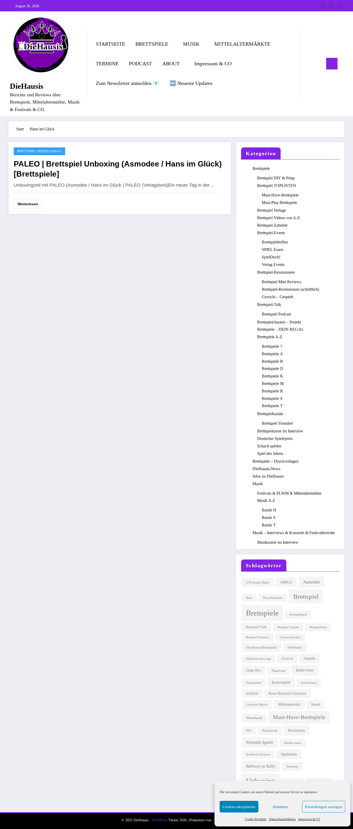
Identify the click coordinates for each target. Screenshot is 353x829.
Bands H (269, 510)
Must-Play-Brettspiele (279, 202)
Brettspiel (306, 596)
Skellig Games (292, 742)
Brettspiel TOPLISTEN (276, 185)
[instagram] (331, 6)
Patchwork (270, 730)
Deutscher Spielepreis (275, 438)
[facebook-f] (323, 6)
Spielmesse (289, 754)
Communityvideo (290, 637)
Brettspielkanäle (270, 414)
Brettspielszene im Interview (280, 431)
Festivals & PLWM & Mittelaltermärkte (289, 493)
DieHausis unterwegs (258, 658)
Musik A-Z (266, 500)
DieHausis (26, 86)
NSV (249, 730)
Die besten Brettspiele (261, 647)
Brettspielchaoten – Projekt (279, 322)
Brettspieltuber (318, 627)
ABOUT (171, 63)
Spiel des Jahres (270, 453)
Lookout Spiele (257, 704)
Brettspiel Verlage (271, 210)
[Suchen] (309, 63)
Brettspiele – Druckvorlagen (275, 461)
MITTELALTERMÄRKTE (242, 44)
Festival (287, 658)
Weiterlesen (28, 204)
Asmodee (311, 582)
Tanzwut (292, 766)
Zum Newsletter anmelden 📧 (127, 83)
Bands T (269, 525)
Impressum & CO (309, 819)
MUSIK (191, 44)
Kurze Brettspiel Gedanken (287, 693)
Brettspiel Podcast (276, 314)
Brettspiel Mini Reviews (281, 282)
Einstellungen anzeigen (323, 807)
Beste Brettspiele (272, 597)
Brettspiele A (272, 354)
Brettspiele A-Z (269, 337)
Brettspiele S (272, 398)
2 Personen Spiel (257, 582)
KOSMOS (252, 693)
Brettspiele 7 (272, 346)
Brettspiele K (272, 376)
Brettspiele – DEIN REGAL (280, 329)
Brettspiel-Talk (269, 304)
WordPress (159, 820)
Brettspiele (261, 168)
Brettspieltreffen (275, 242)
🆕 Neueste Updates (191, 83)
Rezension (296, 730)
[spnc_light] (318, 63)
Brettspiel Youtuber (277, 423)
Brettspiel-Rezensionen (276, 272)
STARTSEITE (110, 44)
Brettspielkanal (298, 614)
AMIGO (286, 582)
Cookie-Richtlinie (255, 819)
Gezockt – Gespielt (277, 297)
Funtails (309, 658)
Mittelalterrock (289, 704)
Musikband (254, 718)
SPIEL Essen (272, 249)
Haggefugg (278, 670)
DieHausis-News (266, 469)
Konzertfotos (309, 682)
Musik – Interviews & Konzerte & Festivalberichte (293, 533)
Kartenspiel (281, 682)
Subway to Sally (260, 766)
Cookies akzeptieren (238, 807)
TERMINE (107, 63)
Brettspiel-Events (271, 233)
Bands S (268, 517)
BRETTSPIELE (151, 44)
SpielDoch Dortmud (258, 754)
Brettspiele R (272, 391)
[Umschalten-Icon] (331, 63)
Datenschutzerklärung (282, 819)
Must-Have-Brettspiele (280, 195)
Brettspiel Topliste (288, 627)
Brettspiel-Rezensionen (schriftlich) (290, 289)
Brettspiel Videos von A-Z (39, 151)
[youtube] (339, 6)
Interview (304, 670)
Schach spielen (269, 446)
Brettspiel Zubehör (272, 225)
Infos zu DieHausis (268, 476)
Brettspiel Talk (256, 627)
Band (249, 597)
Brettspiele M (273, 383)
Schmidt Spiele (259, 742)
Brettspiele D (272, 368)
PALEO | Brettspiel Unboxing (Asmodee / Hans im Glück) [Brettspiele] (118, 169)
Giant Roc (253, 670)
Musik (257, 483)
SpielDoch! (271, 257)
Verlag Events (273, 264)
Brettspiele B (272, 361)
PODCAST (140, 63)
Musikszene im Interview (277, 542)
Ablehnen (280, 807)
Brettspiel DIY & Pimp (276, 178)
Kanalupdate (253, 682)
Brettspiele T (272, 406)
